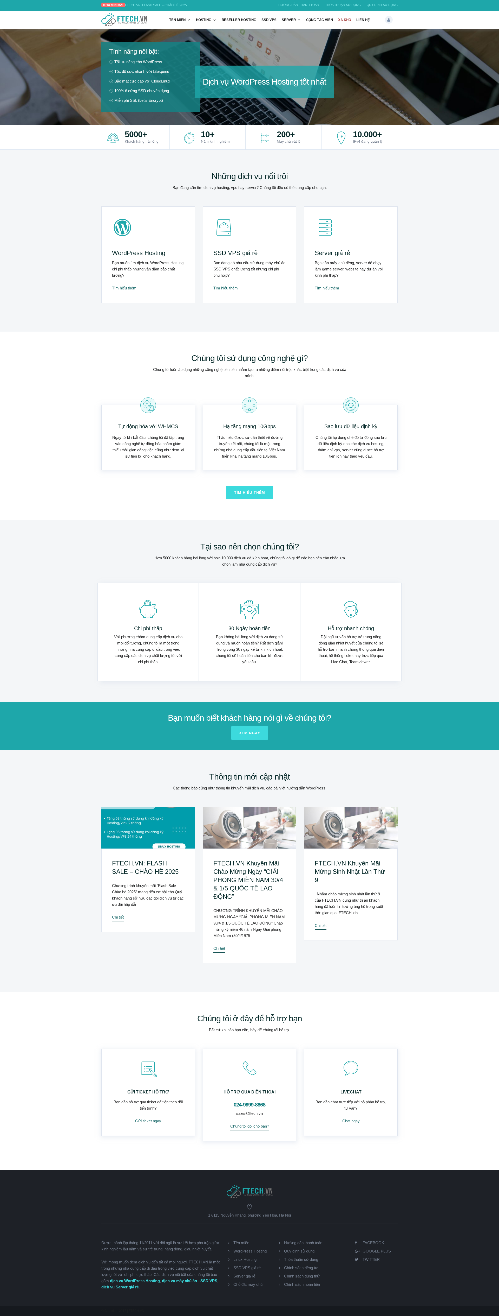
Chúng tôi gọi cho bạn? (249, 1126)
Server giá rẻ (332, 252)
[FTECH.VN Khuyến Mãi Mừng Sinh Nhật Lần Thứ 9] (351, 828)
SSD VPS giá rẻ (235, 252)
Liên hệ (363, 20)
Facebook (373, 1243)
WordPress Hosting (138, 252)
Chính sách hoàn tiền (302, 1284)
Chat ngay (351, 1121)
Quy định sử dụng (382, 5)
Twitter (371, 1259)
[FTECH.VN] (124, 25)
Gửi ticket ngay (148, 1121)
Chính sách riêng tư (301, 1268)
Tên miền (177, 20)
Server (289, 20)
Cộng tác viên (319, 20)
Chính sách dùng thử (302, 1276)
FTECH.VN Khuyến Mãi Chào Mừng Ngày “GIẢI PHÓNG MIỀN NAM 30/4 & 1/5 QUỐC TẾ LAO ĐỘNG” (248, 880)
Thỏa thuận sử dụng (343, 5)
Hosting (203, 20)
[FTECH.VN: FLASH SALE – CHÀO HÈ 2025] (148, 828)
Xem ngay (249, 733)
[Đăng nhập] (389, 20)
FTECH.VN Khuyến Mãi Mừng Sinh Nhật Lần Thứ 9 (350, 871)
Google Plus (377, 1251)
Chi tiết (118, 917)
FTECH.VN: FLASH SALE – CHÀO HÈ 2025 (156, 5)
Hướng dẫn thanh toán (298, 5)
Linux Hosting (245, 1259)
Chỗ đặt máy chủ (247, 1284)
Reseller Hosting (239, 20)
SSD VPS (269, 20)
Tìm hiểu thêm (124, 288)
